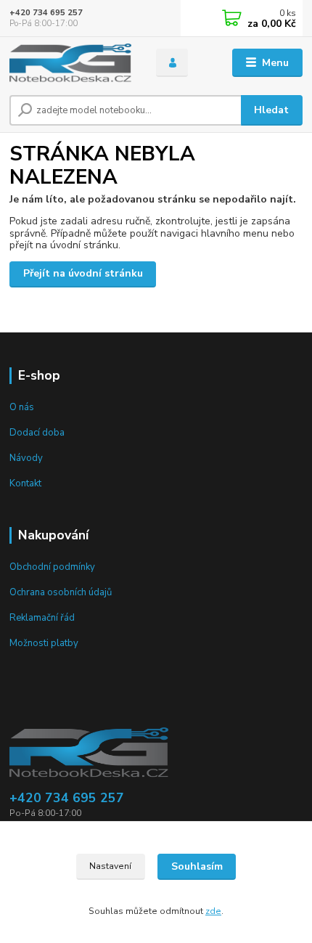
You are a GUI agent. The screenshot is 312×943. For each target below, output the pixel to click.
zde (213, 911)
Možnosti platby (43, 643)
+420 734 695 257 (46, 12)
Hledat (271, 110)
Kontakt (25, 483)
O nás (21, 407)
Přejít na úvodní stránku (83, 273)
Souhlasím (197, 866)
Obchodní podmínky (52, 566)
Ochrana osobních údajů (60, 592)
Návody (26, 458)
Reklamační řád (42, 617)
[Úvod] (70, 63)
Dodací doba (37, 432)
